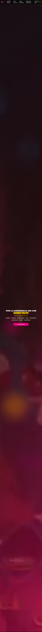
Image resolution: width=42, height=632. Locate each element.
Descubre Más (21, 324)
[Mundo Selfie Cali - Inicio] (2, 2)
